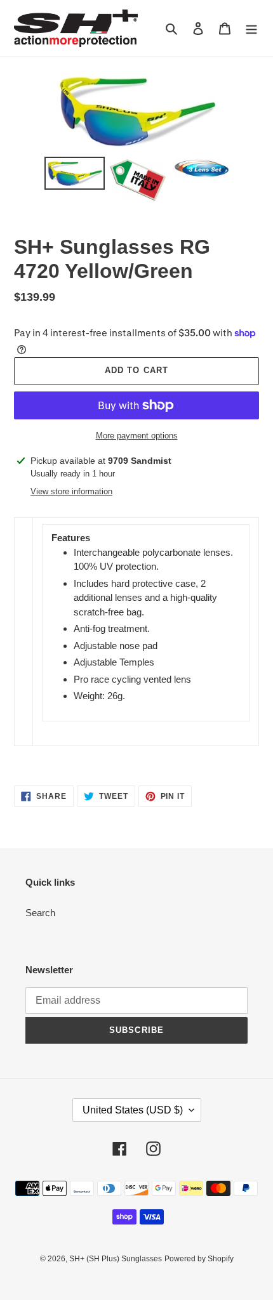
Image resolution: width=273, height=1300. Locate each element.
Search (40, 912)
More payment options (137, 435)
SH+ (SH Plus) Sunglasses (115, 1258)
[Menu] (251, 28)
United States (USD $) (133, 1110)
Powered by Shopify (199, 1258)
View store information (71, 491)
